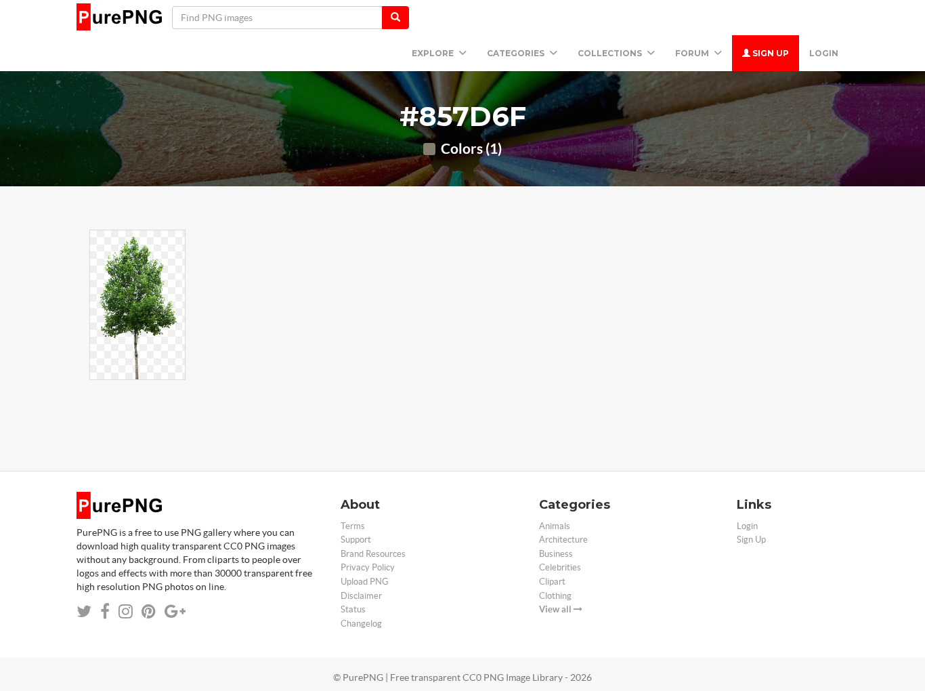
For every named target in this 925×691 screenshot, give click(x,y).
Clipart (552, 582)
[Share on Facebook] (105, 611)
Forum (693, 53)
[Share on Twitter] (84, 611)
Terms (353, 526)
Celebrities (560, 567)
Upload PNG (365, 582)
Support (356, 540)
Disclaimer (361, 596)
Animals (554, 526)
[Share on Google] (175, 611)
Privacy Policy (368, 567)
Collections (611, 53)
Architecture (563, 540)
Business (556, 554)
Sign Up (769, 53)
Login (823, 53)
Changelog (361, 624)
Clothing (555, 596)
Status (353, 609)
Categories (516, 53)
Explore (434, 53)
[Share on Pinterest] (149, 611)
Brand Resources (373, 554)
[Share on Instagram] (126, 611)
